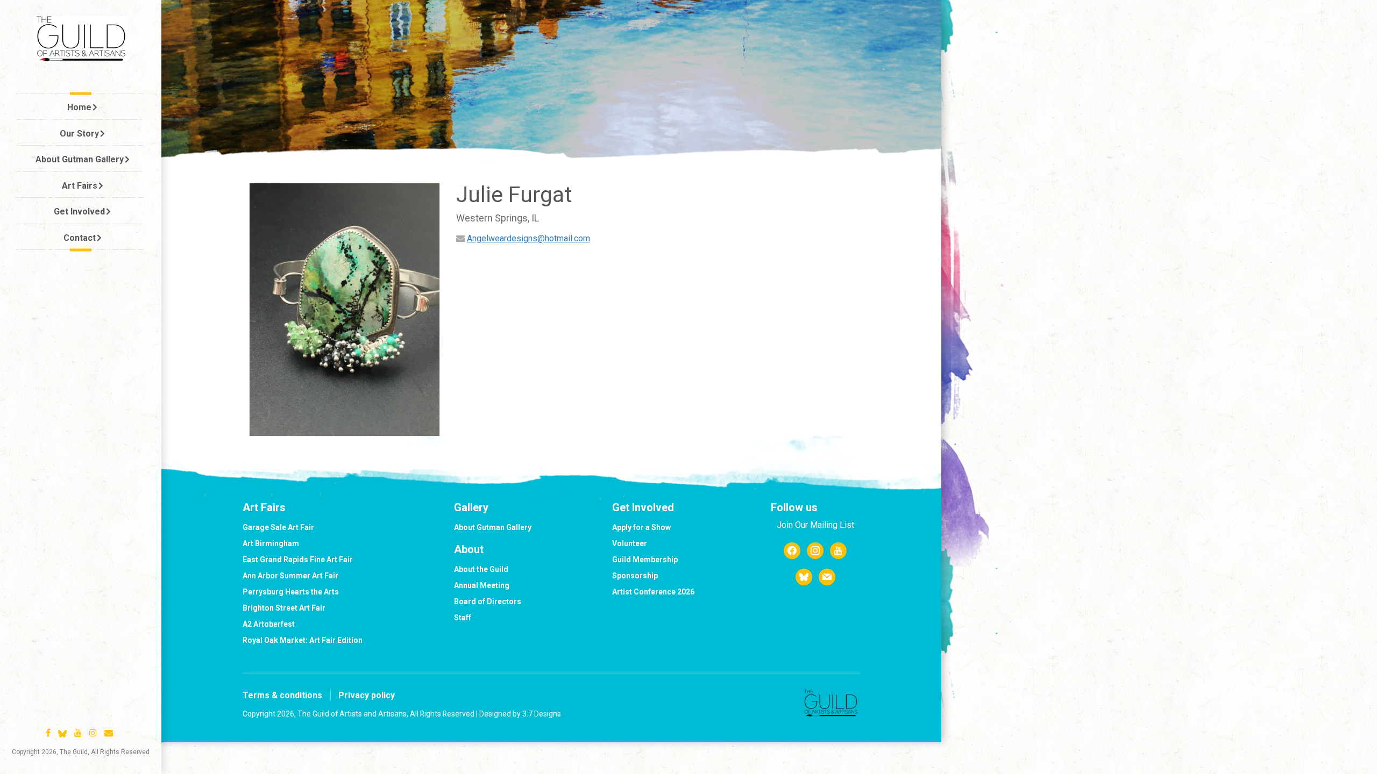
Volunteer (629, 543)
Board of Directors (487, 601)
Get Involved (79, 211)
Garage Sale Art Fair (278, 527)
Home (79, 107)
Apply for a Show (641, 527)
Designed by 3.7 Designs (520, 714)
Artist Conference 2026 (653, 591)
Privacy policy (366, 695)
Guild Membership (645, 559)
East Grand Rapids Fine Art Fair (298, 559)
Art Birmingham (271, 543)
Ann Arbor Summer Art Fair (290, 575)
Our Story (79, 133)
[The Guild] (80, 38)
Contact (79, 238)
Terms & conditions (282, 695)
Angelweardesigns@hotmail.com (528, 238)
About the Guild (481, 569)
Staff (462, 617)
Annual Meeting (481, 585)
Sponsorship (635, 575)
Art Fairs (79, 186)
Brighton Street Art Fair (284, 608)
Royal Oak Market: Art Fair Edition (303, 640)
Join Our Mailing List (815, 525)
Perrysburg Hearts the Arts (291, 591)
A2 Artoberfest (269, 624)
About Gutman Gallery (80, 159)
